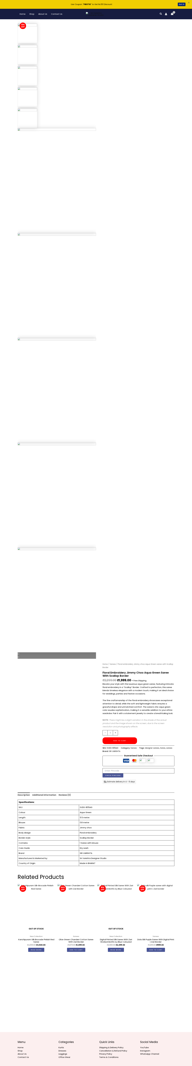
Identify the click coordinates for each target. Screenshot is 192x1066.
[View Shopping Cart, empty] (172, 14)
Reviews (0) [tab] (65, 795)
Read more (36, 950)
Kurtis (61, 1047)
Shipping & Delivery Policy (111, 1047)
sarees (169, 748)
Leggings (63, 1054)
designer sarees (152, 748)
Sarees (113, 664)
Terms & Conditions (108, 1057)
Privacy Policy (105, 1054)
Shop (31, 14)
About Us (42, 14)
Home (22, 14)
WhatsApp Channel (149, 1054)
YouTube (144, 1047)
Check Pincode (113, 775)
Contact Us (56, 14)
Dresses (62, 1050)
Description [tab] (24, 795)
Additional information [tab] (44, 795)
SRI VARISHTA (114, 751)
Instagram (145, 1050)
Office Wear (64, 1057)
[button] (161, 14)
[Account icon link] (166, 14)
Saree (162, 748)
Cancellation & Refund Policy (113, 1050)
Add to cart (119, 741)
